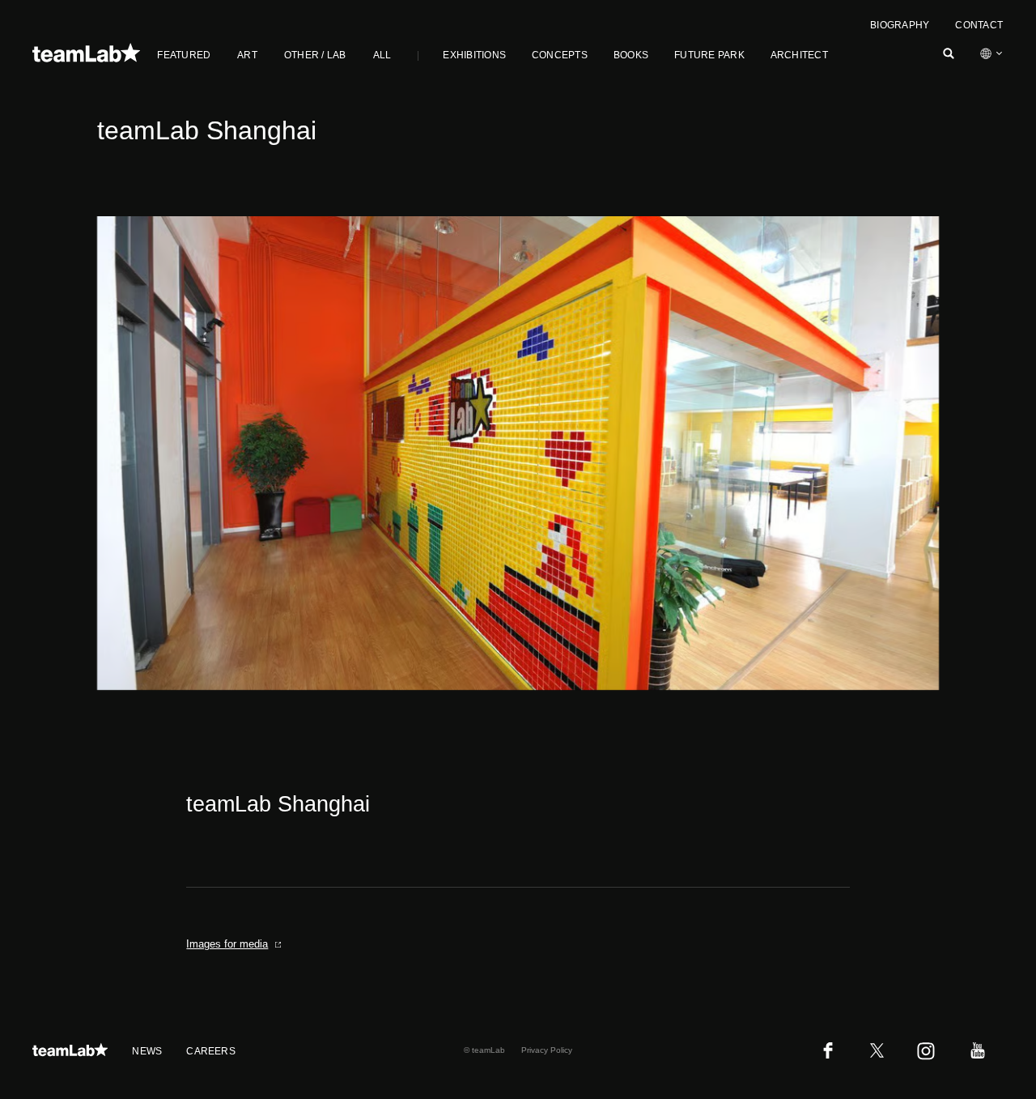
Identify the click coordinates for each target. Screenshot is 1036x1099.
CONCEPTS (560, 55)
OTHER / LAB (315, 55)
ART (247, 55)
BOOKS (631, 55)
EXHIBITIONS (474, 55)
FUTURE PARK (709, 55)
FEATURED (183, 55)
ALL (382, 55)
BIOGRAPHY (899, 25)
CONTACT (979, 25)
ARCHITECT (799, 55)
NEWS (147, 1051)
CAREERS (211, 1051)
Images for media (227, 944)
